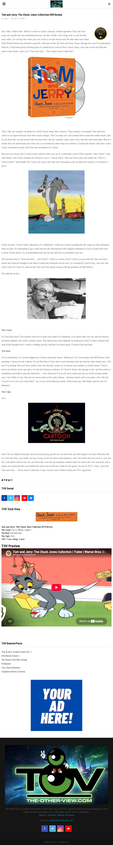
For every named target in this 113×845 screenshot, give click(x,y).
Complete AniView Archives (13, 672)
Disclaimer (69, 815)
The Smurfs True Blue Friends (14, 660)
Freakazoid (6, 664)
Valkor (6, 19)
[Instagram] (60, 828)
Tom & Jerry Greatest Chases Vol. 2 (16, 652)
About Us (43, 815)
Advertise (52, 815)
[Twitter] (52, 828)
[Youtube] (68, 828)
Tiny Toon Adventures (10, 668)
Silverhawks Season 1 (10, 656)
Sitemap (60, 815)
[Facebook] (44, 828)
